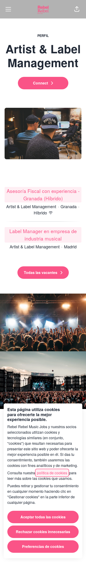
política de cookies (52, 472)
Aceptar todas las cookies (43, 517)
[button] (76, 9)
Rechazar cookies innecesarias (43, 531)
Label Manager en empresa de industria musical (43, 235)
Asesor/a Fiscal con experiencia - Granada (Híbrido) (43, 194)
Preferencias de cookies (43, 546)
